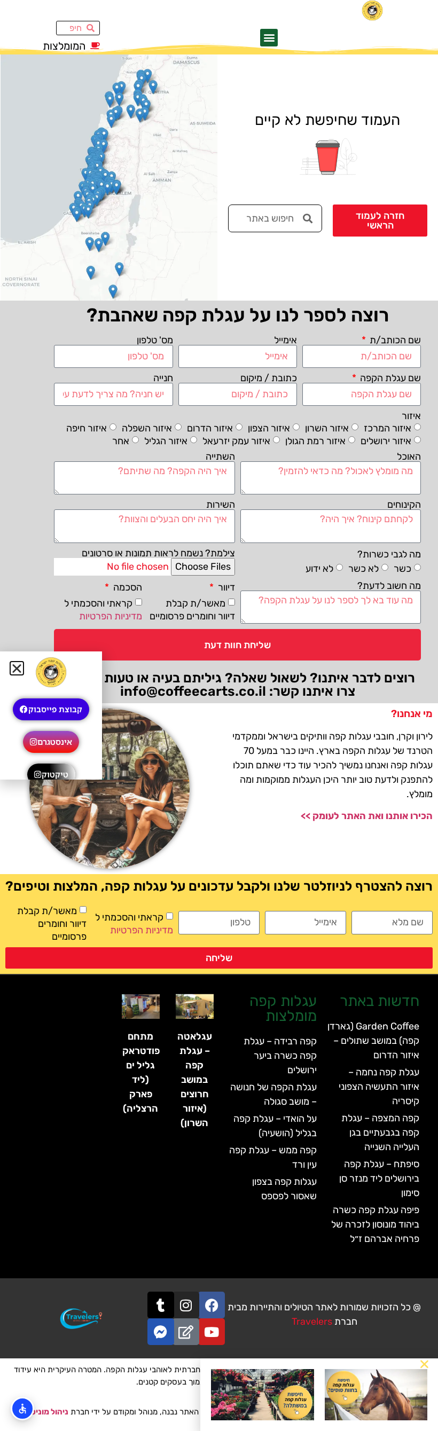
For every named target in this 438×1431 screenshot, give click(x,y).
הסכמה (126, 587)
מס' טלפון (155, 340)
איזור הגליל (165, 441)
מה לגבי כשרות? (389, 554)
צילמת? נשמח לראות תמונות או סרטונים (158, 553)
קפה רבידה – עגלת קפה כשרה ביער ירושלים (280, 1055)
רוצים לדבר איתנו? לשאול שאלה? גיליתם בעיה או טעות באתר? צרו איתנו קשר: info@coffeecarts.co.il (237, 684)
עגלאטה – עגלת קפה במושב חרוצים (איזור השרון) (194, 1080)
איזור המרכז (387, 428)
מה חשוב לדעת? (389, 586)
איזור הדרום (210, 428)
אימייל (285, 340)
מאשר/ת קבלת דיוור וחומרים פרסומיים (52, 923)
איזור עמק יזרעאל (236, 441)
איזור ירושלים (386, 441)
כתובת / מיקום (268, 378)
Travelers (312, 1321)
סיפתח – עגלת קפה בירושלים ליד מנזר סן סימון (379, 1178)
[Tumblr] (160, 1305)
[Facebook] (211, 1305)
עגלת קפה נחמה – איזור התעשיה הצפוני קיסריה (379, 1086)
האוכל (409, 456)
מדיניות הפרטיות (110, 616)
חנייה (163, 378)
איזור (411, 416)
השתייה (220, 456)
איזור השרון (327, 428)
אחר (120, 441)
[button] (269, 37)
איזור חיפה (86, 428)
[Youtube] (211, 1331)
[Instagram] (186, 1305)
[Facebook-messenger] (160, 1331)
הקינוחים (404, 504)
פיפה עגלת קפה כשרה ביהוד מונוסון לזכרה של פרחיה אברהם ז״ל (375, 1224)
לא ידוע (319, 569)
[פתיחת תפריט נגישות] (22, 1408)
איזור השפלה (147, 428)
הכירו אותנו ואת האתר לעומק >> (367, 816)
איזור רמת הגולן (315, 441)
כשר (402, 569)
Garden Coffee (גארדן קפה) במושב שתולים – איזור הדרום (373, 1040)
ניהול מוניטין (47, 1412)
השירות (220, 504)
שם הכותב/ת (394, 340)
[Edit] (186, 1331)
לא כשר (363, 569)
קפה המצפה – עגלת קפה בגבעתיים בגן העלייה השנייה (380, 1132)
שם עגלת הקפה (389, 378)
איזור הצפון (269, 428)
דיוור (225, 587)
